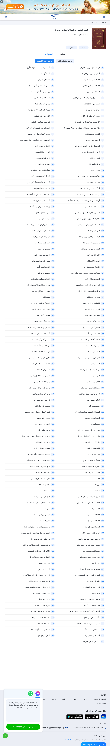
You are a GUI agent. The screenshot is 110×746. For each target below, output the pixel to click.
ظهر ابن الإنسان (94, 454)
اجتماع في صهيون (93, 92)
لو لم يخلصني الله (93, 400)
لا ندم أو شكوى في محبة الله (39, 581)
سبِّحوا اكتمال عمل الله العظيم (39, 134)
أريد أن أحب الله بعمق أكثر (40, 176)
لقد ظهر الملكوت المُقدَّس (40, 122)
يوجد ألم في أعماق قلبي (41, 394)
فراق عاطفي (95, 170)
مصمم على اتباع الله (42, 406)
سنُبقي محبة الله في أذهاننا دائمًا (88, 545)
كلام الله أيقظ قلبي (93, 581)
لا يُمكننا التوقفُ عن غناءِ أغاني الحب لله (35, 503)
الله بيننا (97, 478)
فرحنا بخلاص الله (44, 430)
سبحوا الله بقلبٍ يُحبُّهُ (42, 104)
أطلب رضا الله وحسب (42, 152)
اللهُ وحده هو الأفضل (92, 448)
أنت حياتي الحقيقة (43, 370)
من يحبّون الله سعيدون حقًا (40, 539)
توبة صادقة (96, 593)
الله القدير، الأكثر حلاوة (91, 303)
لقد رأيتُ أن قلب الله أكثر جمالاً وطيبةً (36, 575)
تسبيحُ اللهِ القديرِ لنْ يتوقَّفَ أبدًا (39, 110)
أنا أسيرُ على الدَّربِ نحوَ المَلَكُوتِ (38, 67)
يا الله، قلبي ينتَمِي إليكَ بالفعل (89, 291)
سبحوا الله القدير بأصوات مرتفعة (38, 86)
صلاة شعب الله (94, 406)
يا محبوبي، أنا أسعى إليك (91, 243)
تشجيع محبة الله (44, 484)
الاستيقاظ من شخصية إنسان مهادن (37, 587)
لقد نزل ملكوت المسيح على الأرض (87, 213)
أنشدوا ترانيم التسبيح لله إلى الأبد (38, 128)
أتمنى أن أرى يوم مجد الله (90, 249)
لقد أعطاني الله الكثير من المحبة (88, 285)
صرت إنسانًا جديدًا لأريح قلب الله (38, 285)
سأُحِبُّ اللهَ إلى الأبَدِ (43, 213)
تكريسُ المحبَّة (45, 521)
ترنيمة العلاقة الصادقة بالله (40, 352)
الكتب (91, 22)
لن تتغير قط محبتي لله (42, 400)
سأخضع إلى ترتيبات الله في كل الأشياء (86, 98)
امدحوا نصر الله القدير (42, 98)
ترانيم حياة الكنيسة (44, 61)
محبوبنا (47, 509)
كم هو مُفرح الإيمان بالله (91, 533)
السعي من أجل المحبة (42, 515)
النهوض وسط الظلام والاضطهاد (39, 327)
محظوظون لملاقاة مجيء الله (39, 388)
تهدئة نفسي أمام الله (92, 490)
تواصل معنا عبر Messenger (23, 727)
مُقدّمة (62, 54)
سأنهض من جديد (44, 249)
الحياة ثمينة (96, 376)
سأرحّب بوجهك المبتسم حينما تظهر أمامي (85, 273)
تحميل (84, 47)
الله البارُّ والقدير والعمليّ (41, 321)
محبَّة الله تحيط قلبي (92, 206)
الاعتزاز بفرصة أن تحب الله (40, 629)
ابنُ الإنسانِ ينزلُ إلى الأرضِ (90, 67)
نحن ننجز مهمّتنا (44, 563)
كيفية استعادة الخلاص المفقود (89, 370)
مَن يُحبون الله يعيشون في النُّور (88, 430)
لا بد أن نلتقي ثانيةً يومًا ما (91, 152)
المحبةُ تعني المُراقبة (92, 527)
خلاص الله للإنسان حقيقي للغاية (88, 623)
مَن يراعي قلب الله (93, 345)
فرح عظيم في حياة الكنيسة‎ (40, 466)
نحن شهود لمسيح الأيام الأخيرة (89, 358)
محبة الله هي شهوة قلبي (91, 551)
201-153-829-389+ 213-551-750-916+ (87, 728)
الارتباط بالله (95, 509)
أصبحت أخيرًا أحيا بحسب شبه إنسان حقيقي (84, 611)
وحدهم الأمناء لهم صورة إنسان (89, 539)
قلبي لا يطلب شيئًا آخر (92, 267)
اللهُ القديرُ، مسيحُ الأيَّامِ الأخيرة (39, 454)
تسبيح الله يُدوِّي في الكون (90, 116)
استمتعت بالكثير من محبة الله (89, 237)
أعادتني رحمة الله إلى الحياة (40, 376)
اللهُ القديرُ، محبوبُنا (93, 515)
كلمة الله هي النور (93, 255)
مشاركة (71, 47)
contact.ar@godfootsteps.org (52, 728)
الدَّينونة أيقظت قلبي (92, 134)
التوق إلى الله (95, 158)
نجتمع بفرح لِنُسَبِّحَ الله (92, 104)
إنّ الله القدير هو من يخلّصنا (40, 206)
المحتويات (49, 54)
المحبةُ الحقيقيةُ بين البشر (41, 237)
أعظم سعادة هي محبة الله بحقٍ (88, 503)
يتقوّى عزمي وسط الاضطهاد (89, 569)
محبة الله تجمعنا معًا (42, 472)
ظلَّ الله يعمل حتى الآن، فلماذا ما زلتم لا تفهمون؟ (82, 128)
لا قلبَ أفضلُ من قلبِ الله (90, 339)
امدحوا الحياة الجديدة (92, 309)
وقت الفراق (95, 424)
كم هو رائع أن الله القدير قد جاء (38, 225)
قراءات (53, 699)
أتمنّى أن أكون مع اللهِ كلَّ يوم (89, 74)
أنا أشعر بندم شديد (93, 382)
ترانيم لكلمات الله (65, 61)
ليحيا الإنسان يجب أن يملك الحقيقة (37, 412)
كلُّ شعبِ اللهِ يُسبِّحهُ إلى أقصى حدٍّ (87, 122)
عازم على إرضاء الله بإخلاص (39, 358)
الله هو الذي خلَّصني (43, 267)
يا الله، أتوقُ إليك (94, 164)
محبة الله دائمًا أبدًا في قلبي (40, 617)
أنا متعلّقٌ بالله (45, 74)
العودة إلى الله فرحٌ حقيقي (40, 478)
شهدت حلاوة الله (44, 273)
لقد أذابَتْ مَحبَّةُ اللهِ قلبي (41, 188)
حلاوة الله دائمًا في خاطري (40, 611)
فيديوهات (75, 699)
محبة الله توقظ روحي (42, 382)
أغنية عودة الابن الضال (92, 279)
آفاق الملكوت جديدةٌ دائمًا (41, 158)
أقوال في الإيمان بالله (42, 636)
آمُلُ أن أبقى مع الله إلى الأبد (89, 188)
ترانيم (64, 699)
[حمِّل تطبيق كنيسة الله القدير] (103, 717)
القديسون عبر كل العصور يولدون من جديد (35, 140)
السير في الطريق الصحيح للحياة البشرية (35, 533)
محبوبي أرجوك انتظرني (41, 448)
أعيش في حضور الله (42, 424)
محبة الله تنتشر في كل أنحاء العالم (37, 194)
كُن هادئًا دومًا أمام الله (42, 345)
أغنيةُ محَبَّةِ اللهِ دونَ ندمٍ (41, 200)
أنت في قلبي (95, 364)
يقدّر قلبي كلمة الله (43, 442)
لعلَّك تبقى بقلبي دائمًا (92, 315)
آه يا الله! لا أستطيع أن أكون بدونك (38, 182)
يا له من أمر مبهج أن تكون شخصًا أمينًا (36, 436)
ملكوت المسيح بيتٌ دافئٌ (91, 466)
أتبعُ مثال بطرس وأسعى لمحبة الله (87, 146)
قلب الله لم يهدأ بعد (93, 333)
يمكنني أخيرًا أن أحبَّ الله (41, 339)
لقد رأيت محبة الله (93, 182)
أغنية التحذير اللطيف (92, 418)
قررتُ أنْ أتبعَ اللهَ (93, 261)
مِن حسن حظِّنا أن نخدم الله (40, 92)
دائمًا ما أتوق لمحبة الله (42, 164)
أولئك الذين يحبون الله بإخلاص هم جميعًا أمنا (84, 200)
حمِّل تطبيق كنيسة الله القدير (95, 711)
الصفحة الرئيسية (101, 22)
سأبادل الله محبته (43, 418)
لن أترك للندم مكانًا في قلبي (89, 394)
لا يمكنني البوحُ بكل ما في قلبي (88, 225)
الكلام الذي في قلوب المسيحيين (38, 551)
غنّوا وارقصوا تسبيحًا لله (41, 497)
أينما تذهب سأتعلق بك (42, 243)
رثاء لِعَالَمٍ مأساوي (93, 321)
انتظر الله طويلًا (44, 599)
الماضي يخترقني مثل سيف (90, 599)
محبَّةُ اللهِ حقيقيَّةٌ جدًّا (92, 629)
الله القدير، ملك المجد (92, 80)
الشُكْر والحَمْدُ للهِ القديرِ (91, 460)
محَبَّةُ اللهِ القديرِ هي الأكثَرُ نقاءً (89, 176)
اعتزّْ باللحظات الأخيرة (92, 605)
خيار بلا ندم (96, 563)
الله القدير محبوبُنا (93, 521)
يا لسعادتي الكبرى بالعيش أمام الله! (37, 527)
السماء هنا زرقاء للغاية (91, 472)
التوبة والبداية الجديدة (42, 605)
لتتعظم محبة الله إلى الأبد (41, 364)
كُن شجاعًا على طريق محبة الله (88, 194)
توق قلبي (96, 484)
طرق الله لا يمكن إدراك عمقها (89, 436)
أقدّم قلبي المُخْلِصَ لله (92, 636)
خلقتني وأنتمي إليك (43, 315)
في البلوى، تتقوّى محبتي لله (90, 557)
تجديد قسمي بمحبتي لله (41, 593)
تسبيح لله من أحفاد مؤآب (41, 261)
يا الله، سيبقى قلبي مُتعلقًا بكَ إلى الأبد (36, 545)
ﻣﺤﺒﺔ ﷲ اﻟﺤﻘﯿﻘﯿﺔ (44, 490)
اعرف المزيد (69, 739)
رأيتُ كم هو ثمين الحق (92, 617)
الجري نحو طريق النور (42, 255)
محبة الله (46, 297)
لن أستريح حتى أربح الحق (41, 231)
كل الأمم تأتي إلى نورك (91, 442)
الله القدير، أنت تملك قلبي (40, 279)
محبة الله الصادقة (43, 623)
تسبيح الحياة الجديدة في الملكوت (88, 497)
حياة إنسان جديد (44, 219)
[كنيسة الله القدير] (55, 17)
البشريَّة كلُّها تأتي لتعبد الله (40, 303)
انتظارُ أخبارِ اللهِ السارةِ (91, 327)
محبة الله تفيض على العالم (90, 388)
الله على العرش (44, 80)
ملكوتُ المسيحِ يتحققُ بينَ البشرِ (88, 219)
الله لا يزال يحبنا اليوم (42, 146)
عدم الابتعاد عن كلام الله (91, 642)
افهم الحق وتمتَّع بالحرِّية (91, 587)
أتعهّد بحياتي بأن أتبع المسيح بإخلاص (87, 575)
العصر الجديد (101, 703)
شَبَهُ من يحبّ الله (93, 297)
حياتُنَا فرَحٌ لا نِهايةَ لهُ (92, 110)
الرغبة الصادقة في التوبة (41, 309)
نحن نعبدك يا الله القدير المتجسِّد (38, 460)
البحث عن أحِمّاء (94, 352)
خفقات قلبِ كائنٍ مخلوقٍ (41, 291)
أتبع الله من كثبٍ (44, 569)
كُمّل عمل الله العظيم (42, 116)
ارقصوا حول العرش (93, 140)
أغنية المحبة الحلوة (93, 231)
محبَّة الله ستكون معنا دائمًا (40, 170)
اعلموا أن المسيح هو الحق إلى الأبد (87, 412)
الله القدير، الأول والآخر (91, 86)
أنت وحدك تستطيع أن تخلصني (39, 333)
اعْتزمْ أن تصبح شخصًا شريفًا (40, 557)
